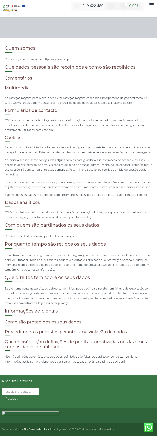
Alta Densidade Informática (39, 429)
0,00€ (132, 5)
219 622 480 (93, 5)
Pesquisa (12, 398)
